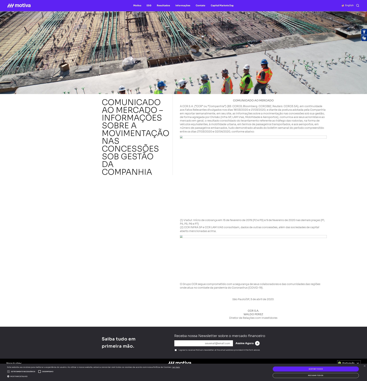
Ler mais (176, 367)
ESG (149, 5)
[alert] (183, 372)
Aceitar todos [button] (316, 369)
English (349, 5)
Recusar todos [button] (315, 375)
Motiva (137, 5)
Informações (182, 5)
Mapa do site (12, 363)
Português (348, 363)
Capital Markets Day (222, 5)
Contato (200, 5)
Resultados (163, 5)
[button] (23, 371)
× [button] (364, 366)
